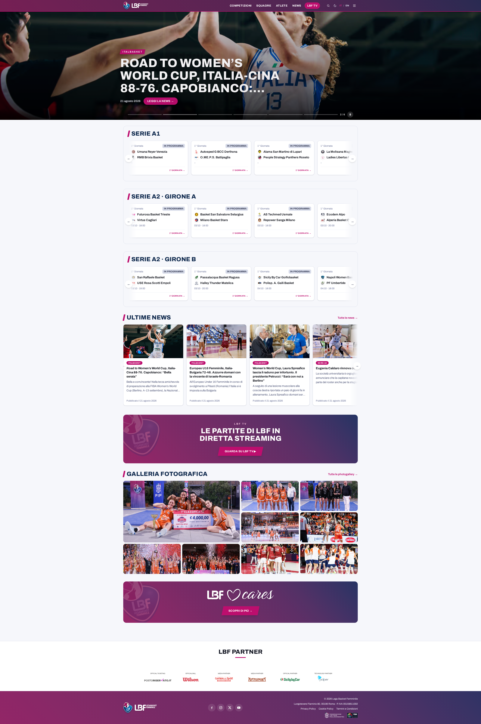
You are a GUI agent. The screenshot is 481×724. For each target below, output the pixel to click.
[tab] (145, 114)
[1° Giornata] (158, 158)
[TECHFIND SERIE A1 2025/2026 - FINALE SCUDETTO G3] (270, 527)
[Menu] (354, 5)
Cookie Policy (326, 708)
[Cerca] (328, 6)
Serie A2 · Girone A (163, 196)
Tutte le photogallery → (343, 474)
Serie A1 (145, 134)
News (296, 5)
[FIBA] (352, 715)
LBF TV (312, 5)
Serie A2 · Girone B (163, 259)
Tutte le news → (348, 317)
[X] (230, 707)
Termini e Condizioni (347, 708)
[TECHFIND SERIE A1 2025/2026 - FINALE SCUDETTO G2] (270, 559)
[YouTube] (239, 707)
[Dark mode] (335, 5)
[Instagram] (221, 707)
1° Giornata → (177, 170)
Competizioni (240, 5)
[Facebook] (212, 707)
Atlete (281, 5)
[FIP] (334, 715)
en (347, 5)
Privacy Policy (308, 708)
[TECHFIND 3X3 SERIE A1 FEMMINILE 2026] (181, 511)
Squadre (263, 5)
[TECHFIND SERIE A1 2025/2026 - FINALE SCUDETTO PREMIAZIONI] (152, 559)
